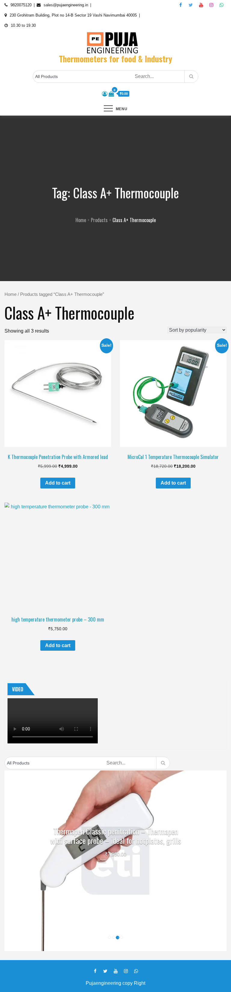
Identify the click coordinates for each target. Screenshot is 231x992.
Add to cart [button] (57, 482)
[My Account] (104, 94)
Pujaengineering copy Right (115, 983)
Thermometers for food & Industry (115, 59)
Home (11, 294)
